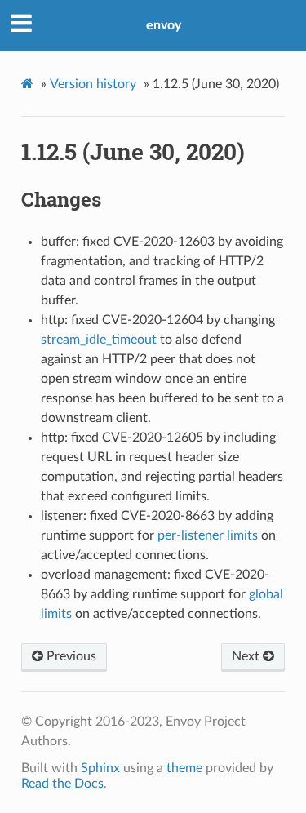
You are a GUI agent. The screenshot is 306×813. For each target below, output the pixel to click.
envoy (163, 25)
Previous (69, 656)
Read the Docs (62, 783)
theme (184, 768)
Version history (93, 84)
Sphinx (100, 768)
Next (247, 656)
